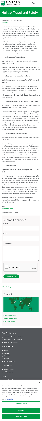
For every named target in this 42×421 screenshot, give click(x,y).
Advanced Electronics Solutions (13, 337)
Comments (8, 244)
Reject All (21, 410)
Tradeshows (7, 356)
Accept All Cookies (21, 416)
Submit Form (11, 276)
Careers (6, 353)
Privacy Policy (9, 399)
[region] (21, 400)
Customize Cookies (21, 404)
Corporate (5, 23)
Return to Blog (6, 287)
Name (6, 224)
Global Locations (8, 315)
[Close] (39, 382)
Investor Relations (9, 318)
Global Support (8, 321)
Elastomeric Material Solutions (13, 339)
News (6, 350)
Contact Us (9, 294)
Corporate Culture (7, 208)
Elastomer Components (11, 342)
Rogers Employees (9, 361)
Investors (7, 358)
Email (5, 234)
